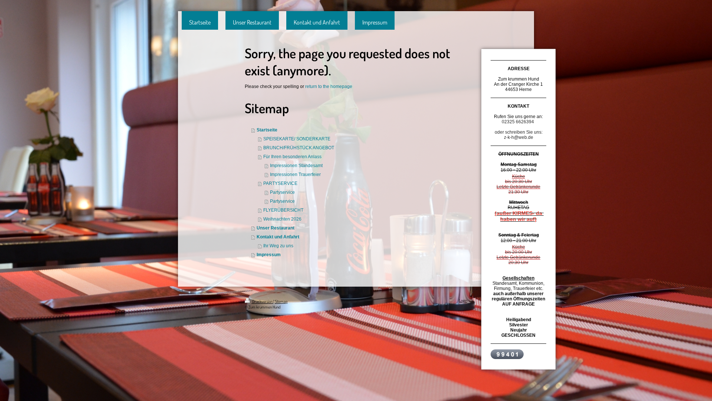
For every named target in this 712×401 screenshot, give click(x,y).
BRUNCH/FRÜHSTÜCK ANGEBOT (298, 147)
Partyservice (282, 192)
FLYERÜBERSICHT (283, 210)
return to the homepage (328, 86)
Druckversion (262, 301)
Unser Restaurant (275, 228)
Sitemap (281, 301)
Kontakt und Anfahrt (278, 236)
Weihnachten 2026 (282, 219)
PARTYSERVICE (280, 183)
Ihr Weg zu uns (278, 245)
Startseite (267, 130)
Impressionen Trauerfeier (295, 174)
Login (463, 300)
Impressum (269, 254)
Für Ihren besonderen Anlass (292, 156)
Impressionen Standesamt (296, 165)
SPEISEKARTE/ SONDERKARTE (296, 138)
